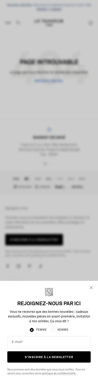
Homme (62, 330)
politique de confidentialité (59, 373)
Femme (41, 330)
